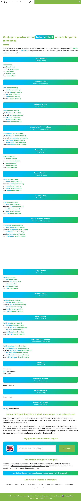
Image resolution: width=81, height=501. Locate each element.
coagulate (59, 484)
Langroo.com (47, 498)
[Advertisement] (40, 19)
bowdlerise (49, 484)
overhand (43, 488)
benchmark (32, 484)
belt (16, 484)
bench (23, 484)
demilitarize (69, 484)
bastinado (9, 484)
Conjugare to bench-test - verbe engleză (17, 2)
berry (41, 484)
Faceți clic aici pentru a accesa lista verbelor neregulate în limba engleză (40, 473)
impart (35, 488)
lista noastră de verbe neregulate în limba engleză (30, 466)
